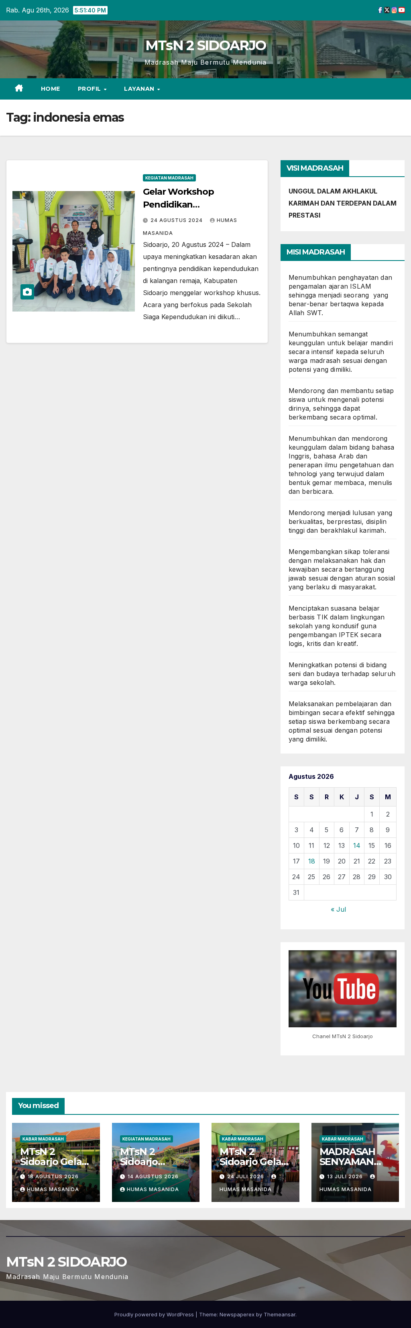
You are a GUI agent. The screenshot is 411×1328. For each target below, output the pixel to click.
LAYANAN (140, 88)
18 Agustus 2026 (53, 1176)
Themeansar (279, 1314)
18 (311, 861)
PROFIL (90, 88)
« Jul (338, 909)
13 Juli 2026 (345, 1176)
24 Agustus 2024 (177, 220)
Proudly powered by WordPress (154, 1314)
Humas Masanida (53, 1189)
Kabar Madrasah (43, 1139)
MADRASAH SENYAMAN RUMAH (347, 1161)
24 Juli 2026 (246, 1176)
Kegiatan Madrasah (169, 177)
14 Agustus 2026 (153, 1176)
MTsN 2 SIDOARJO (205, 45)
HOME (50, 88)
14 (356, 845)
